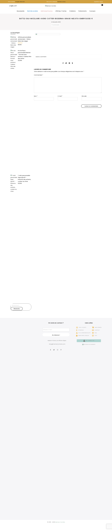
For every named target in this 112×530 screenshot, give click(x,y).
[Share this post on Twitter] (66, 61)
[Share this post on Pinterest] (69, 61)
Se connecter (90, 340)
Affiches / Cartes (60, 11)
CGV (95, 335)
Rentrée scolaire (61, 1)
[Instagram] (58, 349)
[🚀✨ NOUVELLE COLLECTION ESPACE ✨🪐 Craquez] (23, 364)
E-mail (60, 96)
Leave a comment (41, 57)
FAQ (95, 332)
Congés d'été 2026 (20, 1)
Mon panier (98, 327)
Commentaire (38, 75)
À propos (92, 11)
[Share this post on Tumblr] (72, 61)
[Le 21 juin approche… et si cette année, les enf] (23, 460)
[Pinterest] (61, 349)
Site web (84, 96)
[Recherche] (96, 6)
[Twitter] (54, 349)
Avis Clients (82, 327)
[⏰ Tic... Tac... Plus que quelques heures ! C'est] (33, 356)
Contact (97, 330)
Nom (36, 96)
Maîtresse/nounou (47, 11)
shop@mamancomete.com (57, 344)
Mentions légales (83, 335)
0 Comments (55, 25)
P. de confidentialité (84, 332)
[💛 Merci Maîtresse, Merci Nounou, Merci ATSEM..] (33, 438)
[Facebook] (50, 349)
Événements (82, 11)
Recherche (17, 308)
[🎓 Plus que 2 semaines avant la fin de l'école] (13, 450)
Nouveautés (20, 11)
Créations (72, 11)
